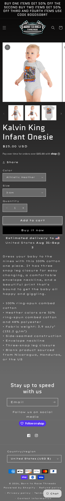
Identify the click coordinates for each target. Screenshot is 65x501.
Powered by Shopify (19, 487)
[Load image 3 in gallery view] (49, 112)
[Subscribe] (54, 402)
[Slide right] (61, 113)
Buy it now (32, 230)
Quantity (11, 201)
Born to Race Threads (38, 483)
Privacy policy (19, 493)
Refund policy (50, 487)
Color (7, 170)
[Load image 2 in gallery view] (32, 112)
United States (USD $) (31, 458)
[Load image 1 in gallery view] (15, 112)
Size (6, 185)
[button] (4, 28)
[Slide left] (4, 113)
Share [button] (12, 162)
